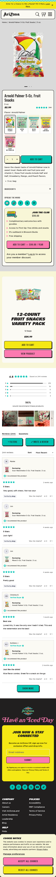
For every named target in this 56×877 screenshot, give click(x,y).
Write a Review (40, 443)
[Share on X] (27, 203)
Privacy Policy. (42, 849)
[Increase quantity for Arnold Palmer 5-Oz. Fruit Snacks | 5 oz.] (17, 159)
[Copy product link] (13, 203)
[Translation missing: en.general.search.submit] (37, 14)
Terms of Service (37, 811)
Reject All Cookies (28, 870)
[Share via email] (7, 203)
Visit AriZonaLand (10, 811)
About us (6, 803)
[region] (28, 418)
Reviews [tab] (9, 434)
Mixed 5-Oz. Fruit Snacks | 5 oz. (24, 560)
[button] (28, 383)
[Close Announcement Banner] (52, 5)
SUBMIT (28, 760)
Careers (5, 807)
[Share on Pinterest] (34, 203)
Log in (31, 254)
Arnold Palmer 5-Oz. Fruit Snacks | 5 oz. (27, 605)
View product (28, 353)
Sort (30, 452)
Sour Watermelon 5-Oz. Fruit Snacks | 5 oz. (29, 471)
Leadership (7, 819)
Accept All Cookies (28, 861)
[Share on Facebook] (20, 203)
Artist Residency (10, 815)
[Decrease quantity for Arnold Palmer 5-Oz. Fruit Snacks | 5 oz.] (7, 159)
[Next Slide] (52, 418)
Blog (4, 823)
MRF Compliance (37, 807)
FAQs (4, 831)
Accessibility (35, 803)
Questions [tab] (23, 434)
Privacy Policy (34, 770)
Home (4, 22)
